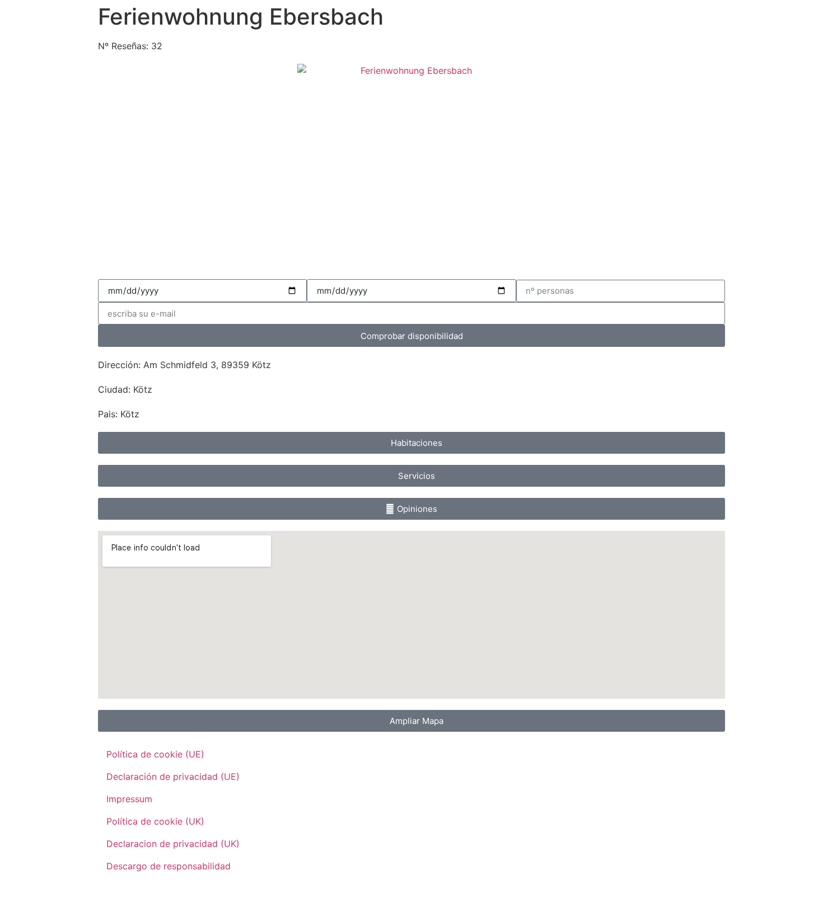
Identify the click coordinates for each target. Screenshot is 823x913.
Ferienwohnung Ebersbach (241, 16)
